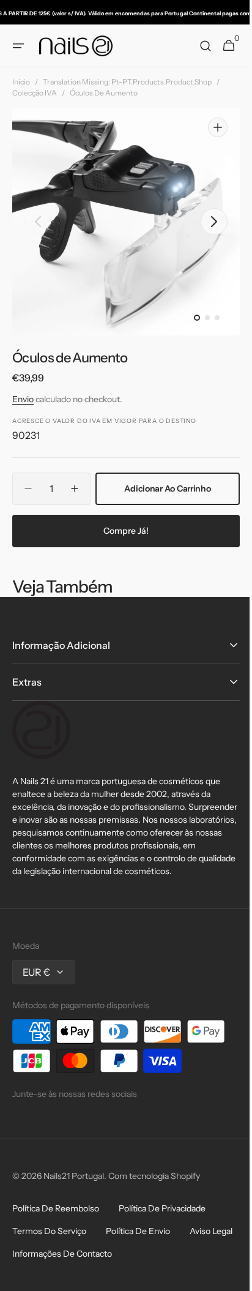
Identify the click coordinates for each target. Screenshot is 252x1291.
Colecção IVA (34, 92)
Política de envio (138, 1281)
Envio (23, 398)
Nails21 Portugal (73, 1226)
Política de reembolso (55, 1258)
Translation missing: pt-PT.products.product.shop (127, 81)
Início (21, 81)
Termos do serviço (49, 1281)
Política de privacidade (162, 1258)
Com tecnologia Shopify (154, 1226)
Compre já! (121, 567)
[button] (18, 45)
